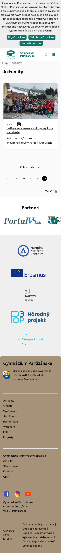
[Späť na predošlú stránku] (3, 63)
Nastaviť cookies (31, 43)
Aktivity (8, 461)
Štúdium (8, 416)
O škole (8, 405)
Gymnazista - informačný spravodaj (25, 455)
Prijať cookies (16, 37)
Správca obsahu (32, 545)
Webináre (9, 426)
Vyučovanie (10, 411)
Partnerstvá (10, 421)
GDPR (6, 476)
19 (23, 178)
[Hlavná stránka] (6, 62)
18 (16, 178)
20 (30, 178)
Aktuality (8, 400)
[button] (46, 54)
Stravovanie (10, 466)
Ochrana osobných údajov (38, 524)
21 (37, 178)
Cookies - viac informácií (37, 532)
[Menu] (54, 54)
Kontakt (8, 471)
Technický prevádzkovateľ (38, 541)
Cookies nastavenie (34, 528)
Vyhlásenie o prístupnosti (38, 537)
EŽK (5, 432)
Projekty (8, 437)
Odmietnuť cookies (42, 37)
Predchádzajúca (7, 178)
